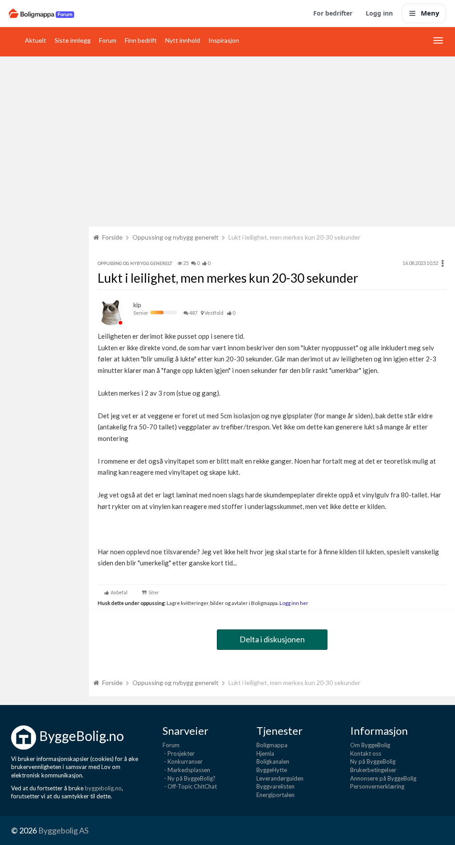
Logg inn (379, 13)
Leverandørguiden (279, 778)
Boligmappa (271, 745)
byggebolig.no (103, 788)
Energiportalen (275, 794)
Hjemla (265, 753)
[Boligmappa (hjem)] (41, 13)
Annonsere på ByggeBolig (383, 778)
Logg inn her (293, 603)
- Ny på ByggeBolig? (189, 778)
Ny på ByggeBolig (372, 761)
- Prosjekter (179, 753)
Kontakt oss (365, 753)
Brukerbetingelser (373, 769)
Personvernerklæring (377, 786)
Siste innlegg (73, 40)
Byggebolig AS (63, 830)
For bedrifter (332, 13)
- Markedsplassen (186, 769)
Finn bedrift (141, 40)
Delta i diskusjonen (272, 639)
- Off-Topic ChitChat (190, 786)
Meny (430, 12)
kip (137, 304)
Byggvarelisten (275, 786)
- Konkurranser (183, 761)
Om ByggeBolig (370, 745)
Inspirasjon (223, 40)
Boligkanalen (272, 761)
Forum (107, 40)
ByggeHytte (271, 769)
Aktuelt (35, 40)
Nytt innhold (182, 40)
